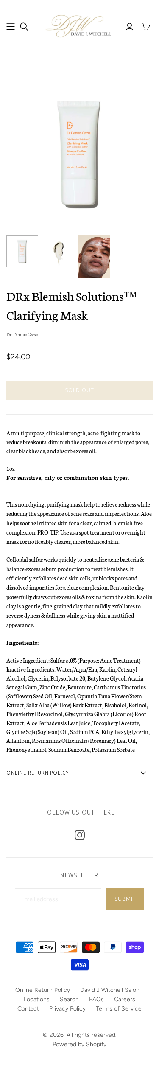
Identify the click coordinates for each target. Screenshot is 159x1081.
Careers (124, 999)
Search (69, 999)
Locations (37, 999)
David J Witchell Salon (109, 990)
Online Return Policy (42, 990)
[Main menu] (10, 26)
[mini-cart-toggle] (146, 26)
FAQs (96, 999)
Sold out (79, 390)
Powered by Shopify (79, 1044)
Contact (28, 1008)
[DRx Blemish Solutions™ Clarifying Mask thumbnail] (22, 251)
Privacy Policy (67, 1008)
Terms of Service (119, 1008)
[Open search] (24, 26)
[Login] (129, 26)
